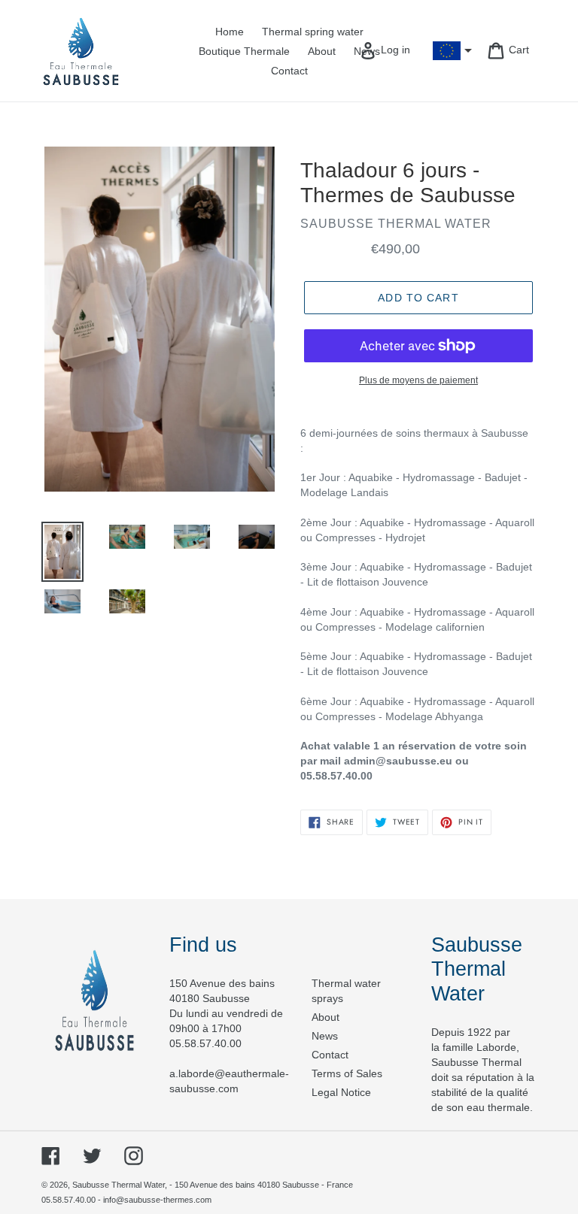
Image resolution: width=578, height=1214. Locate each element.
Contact (330, 1055)
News (325, 1036)
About (325, 1017)
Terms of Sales (347, 1073)
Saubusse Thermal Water (118, 1184)
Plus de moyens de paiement (418, 380)
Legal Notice (341, 1092)
